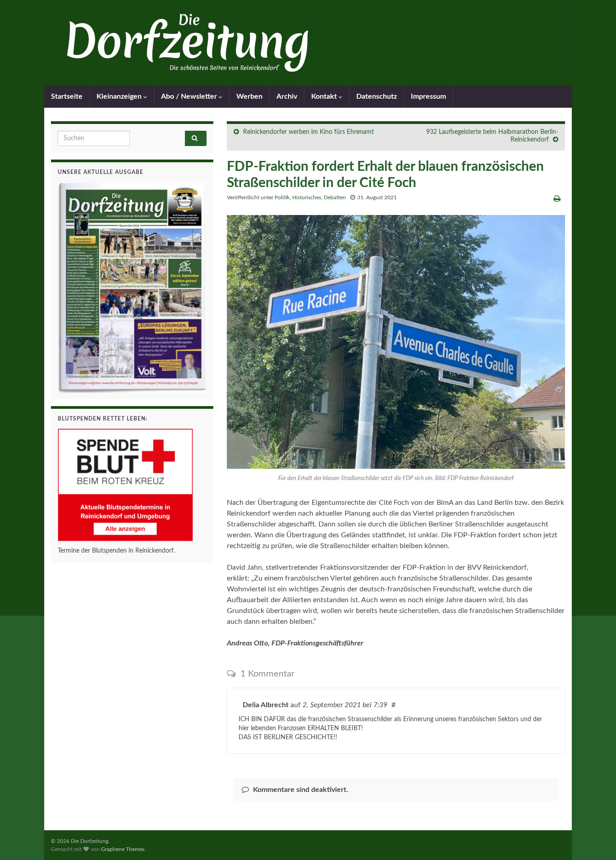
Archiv (286, 96)
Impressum (428, 96)
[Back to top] (595, 839)
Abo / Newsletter (190, 96)
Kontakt (325, 96)
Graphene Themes (122, 849)
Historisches (306, 197)
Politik (282, 197)
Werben (249, 96)
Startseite (67, 96)
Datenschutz (376, 96)
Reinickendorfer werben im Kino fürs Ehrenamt (308, 132)
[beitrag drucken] (557, 198)
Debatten (335, 197)
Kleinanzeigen (120, 96)
